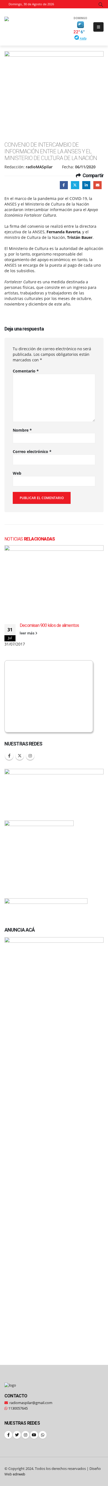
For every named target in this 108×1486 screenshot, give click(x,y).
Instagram (30, 756)
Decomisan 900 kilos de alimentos (49, 625)
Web (17, 473)
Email (97, 185)
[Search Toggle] (101, 4)
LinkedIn (86, 185)
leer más (27, 633)
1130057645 (17, 1408)
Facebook (64, 185)
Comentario (26, 371)
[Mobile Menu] (98, 27)
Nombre (22, 430)
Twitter (75, 185)
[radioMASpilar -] (36, 27)
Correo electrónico (32, 451)
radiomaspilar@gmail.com (30, 1402)
